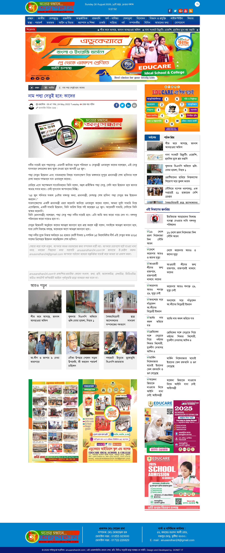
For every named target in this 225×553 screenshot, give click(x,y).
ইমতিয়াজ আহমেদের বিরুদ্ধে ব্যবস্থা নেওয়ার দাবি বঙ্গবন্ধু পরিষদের (181, 220)
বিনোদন (141, 18)
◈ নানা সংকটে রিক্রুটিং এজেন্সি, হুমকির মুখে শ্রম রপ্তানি (141, 29)
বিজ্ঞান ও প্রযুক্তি (158, 18)
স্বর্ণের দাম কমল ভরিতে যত (180, 318)
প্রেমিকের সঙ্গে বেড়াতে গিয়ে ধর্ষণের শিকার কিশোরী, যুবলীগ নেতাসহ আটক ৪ (181, 336)
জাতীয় (41, 18)
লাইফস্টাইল (177, 18)
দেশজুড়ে (53, 18)
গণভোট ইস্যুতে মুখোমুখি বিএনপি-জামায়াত (120, 360)
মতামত (50, 22)
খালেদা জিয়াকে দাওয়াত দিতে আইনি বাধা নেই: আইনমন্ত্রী (181, 384)
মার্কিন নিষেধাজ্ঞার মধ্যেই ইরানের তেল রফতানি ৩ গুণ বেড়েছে (181, 362)
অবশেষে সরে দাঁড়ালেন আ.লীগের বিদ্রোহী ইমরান (181, 302)
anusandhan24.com (76, 550)
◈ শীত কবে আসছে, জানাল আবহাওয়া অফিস (91, 29)
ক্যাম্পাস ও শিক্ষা (86, 22)
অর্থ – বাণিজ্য (111, 18)
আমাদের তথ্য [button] (162, 22)
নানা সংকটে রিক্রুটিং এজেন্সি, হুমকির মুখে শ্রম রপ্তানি (181, 157)
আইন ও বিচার (66, 22)
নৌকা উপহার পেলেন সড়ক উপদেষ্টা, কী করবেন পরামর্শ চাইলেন (82, 362)
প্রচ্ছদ (30, 18)
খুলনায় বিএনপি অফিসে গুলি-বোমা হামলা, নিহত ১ (82, 318)
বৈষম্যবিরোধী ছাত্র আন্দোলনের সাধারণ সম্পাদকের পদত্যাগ (120, 320)
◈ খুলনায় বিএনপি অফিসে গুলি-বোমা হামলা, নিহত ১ (194, 29)
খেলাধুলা (127, 18)
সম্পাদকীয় (134, 22)
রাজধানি (96, 18)
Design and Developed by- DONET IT (165, 550)
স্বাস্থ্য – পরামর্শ (35, 22)
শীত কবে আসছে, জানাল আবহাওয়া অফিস (45, 318)
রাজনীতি (67, 18)
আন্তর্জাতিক (81, 18)
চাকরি (102, 22)
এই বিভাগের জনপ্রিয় (158, 209)
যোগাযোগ (180, 22)
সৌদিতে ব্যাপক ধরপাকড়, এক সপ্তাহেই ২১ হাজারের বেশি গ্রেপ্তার (181, 192)
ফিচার (190, 18)
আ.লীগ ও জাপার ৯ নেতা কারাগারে (45, 360)
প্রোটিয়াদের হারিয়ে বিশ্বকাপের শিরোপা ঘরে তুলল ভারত (181, 179)
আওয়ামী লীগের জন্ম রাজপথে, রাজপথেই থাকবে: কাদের (181, 268)
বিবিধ (147, 22)
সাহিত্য (113, 22)
